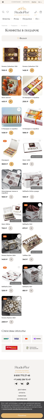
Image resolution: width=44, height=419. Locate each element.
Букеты (6, 19)
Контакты (26, 2)
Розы (16, 19)
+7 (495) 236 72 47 (22, 379)
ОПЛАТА (22, 393)
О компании (16, 2)
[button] (3, 2)
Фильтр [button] (23, 38)
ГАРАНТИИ (22, 396)
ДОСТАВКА (22, 389)
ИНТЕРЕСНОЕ (22, 399)
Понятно (22, 415)
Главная (4, 25)
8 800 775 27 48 (22, 375)
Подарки (27, 19)
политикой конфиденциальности (17, 409)
